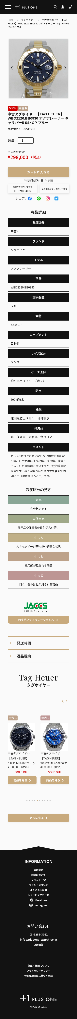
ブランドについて (38, 884)
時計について (38, 874)
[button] (65, 68)
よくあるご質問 (38, 889)
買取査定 (38, 869)
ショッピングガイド (38, 895)
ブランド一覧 (38, 879)
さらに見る (37, 818)
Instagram (41, 905)
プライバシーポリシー (38, 970)
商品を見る (28, 780)
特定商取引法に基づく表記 (38, 180)
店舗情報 (38, 944)
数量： (13, 140)
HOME (11, 19)
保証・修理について (38, 965)
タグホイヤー (28, 19)
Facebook (41, 900)
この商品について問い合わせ (54, 188)
